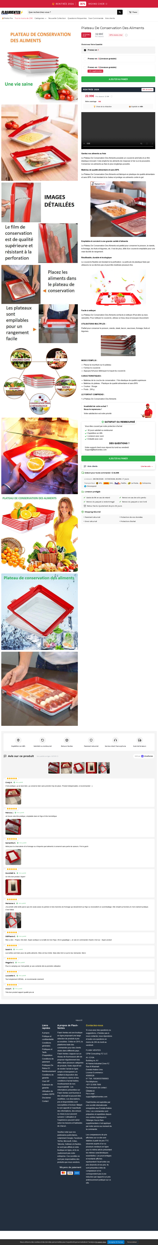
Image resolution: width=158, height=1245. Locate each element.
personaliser (132, 1242)
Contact (45, 1101)
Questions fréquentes (77, 18)
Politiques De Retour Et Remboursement (48, 1068)
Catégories (40, 18)
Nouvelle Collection (57, 18)
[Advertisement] (79, 1013)
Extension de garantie (47, 1086)
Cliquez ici (90, 1091)
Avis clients (110, 18)
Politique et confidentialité (48, 1037)
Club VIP (46, 1081)
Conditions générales (46, 1044)
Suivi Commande (95, 18)
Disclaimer (46, 1098)
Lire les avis (145, 466)
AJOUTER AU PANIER (118, 79)
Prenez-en (93, 50)
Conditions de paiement (48, 1060)
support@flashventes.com (96, 1097)
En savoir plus (100, 1242)
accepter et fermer (116, 1242)
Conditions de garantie (48, 1076)
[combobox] (72, 12)
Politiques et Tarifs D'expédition (47, 1052)
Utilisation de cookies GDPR (48, 1092)
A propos (45, 1033)
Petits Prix (8, 18)
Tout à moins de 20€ (24, 18)
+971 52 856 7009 (93, 1085)
